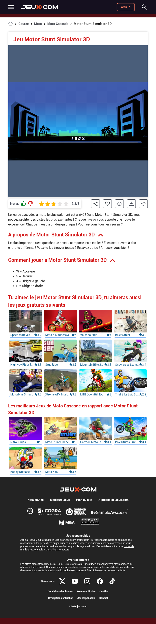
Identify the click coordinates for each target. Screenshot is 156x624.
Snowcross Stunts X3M (127, 364)
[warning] (131, 204)
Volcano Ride (88, 335)
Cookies (104, 591)
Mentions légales (86, 591)
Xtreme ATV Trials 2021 (57, 394)
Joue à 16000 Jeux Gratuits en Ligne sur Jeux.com (76, 564)
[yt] (75, 581)
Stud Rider (52, 364)
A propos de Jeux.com (114, 500)
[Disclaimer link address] (49, 511)
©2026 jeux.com (78, 606)
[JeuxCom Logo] (39, 7)
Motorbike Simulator (22, 394)
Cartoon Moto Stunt (92, 442)
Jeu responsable (86, 598)
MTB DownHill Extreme (92, 394)
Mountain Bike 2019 (92, 364)
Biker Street (122, 335)
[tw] (62, 581)
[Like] (23, 203)
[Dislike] (30, 203)
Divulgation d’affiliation (60, 598)
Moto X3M (51, 471)
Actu (124, 7)
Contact (103, 598)
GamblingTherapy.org (57, 549)
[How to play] (119, 203)
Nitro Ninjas (18, 442)
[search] (144, 7)
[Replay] (143, 203)
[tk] (112, 581)
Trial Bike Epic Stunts (127, 394)
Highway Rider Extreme (22, 364)
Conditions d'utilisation (60, 591)
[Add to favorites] (107, 203)
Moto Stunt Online (57, 442)
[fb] (100, 581)
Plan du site (84, 500)
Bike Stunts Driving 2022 (127, 442)
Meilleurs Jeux (60, 500)
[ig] (87, 581)
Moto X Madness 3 (57, 335)
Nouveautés (35, 500)
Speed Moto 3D (20, 335)
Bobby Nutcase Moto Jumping (22, 471)
